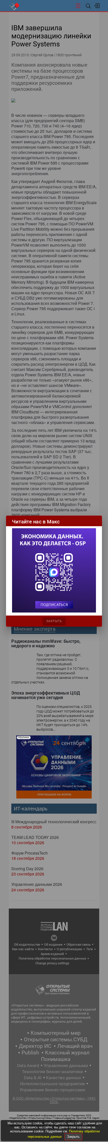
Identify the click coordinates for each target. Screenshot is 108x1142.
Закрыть (73, 1136)
